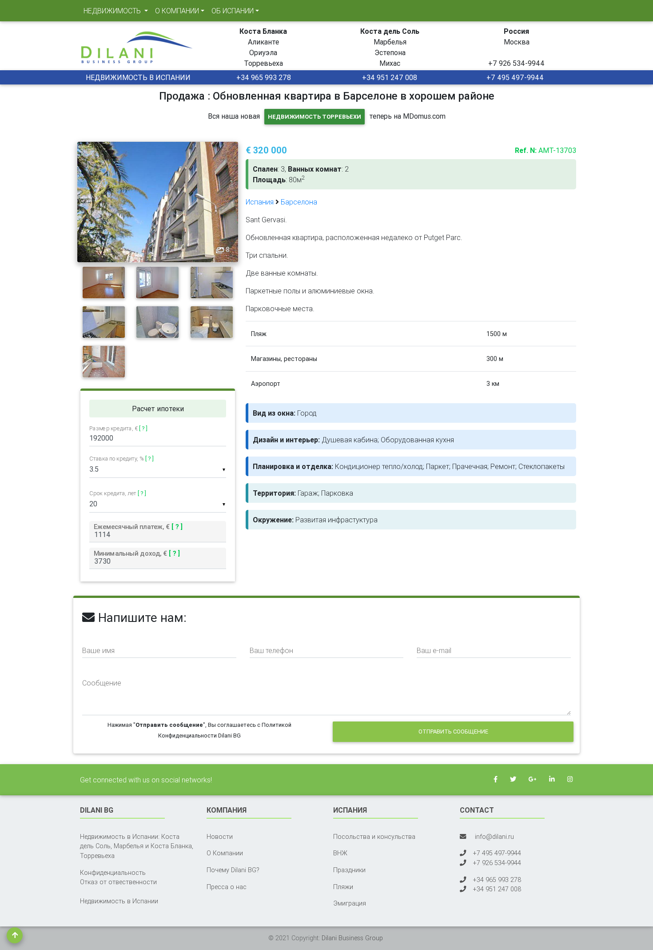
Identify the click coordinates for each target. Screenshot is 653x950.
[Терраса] (103, 361)
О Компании (225, 853)
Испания (260, 201)
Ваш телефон (271, 650)
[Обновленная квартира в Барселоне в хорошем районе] (158, 201)
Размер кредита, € (118, 428)
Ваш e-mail (434, 650)
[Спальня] (103, 281)
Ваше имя (98, 650)
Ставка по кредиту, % (121, 458)
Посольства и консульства (374, 837)
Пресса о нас (227, 887)
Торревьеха (97, 856)
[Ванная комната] (157, 321)
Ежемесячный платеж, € (138, 527)
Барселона (299, 201)
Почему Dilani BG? (233, 870)
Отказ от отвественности (118, 882)
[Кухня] (211, 281)
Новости (220, 837)
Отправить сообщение (453, 731)
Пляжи (343, 887)
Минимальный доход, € (137, 553)
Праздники (349, 870)
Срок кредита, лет (117, 493)
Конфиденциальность (113, 873)
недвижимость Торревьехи (314, 116)
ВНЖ (340, 853)
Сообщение (101, 682)
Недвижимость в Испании (119, 901)
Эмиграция (349, 903)
